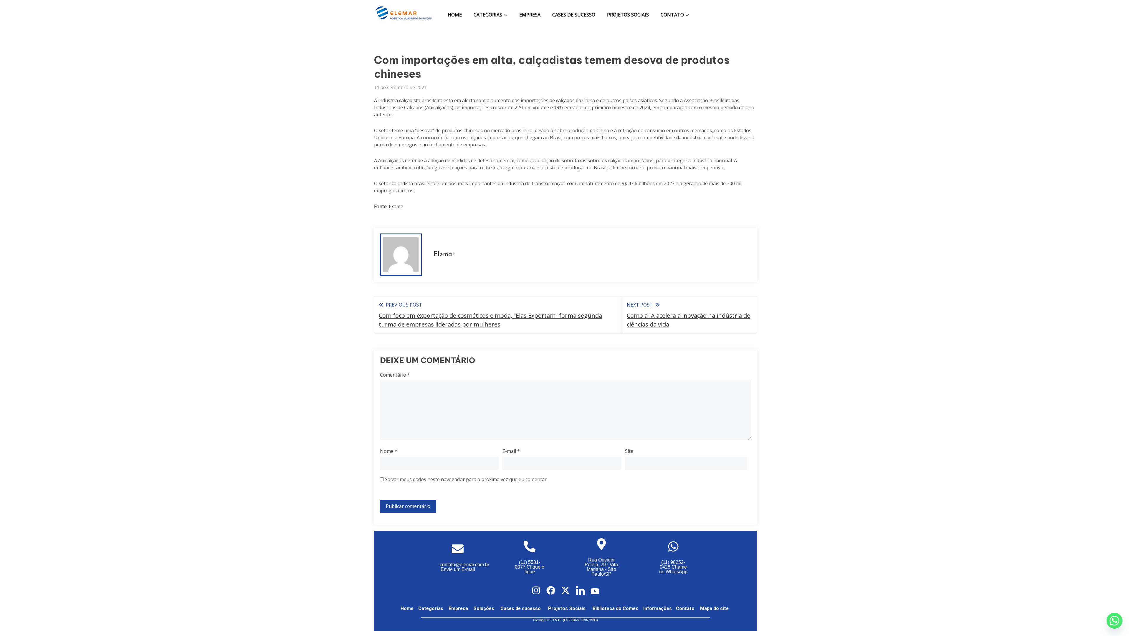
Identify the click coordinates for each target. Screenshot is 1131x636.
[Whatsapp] (1114, 621)
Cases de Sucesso (573, 14)
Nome (388, 451)
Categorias (488, 14)
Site (629, 451)
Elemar (444, 254)
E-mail (511, 451)
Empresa (529, 14)
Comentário (395, 375)
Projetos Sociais (628, 14)
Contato (672, 14)
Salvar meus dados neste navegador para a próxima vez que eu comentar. (466, 479)
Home (455, 14)
